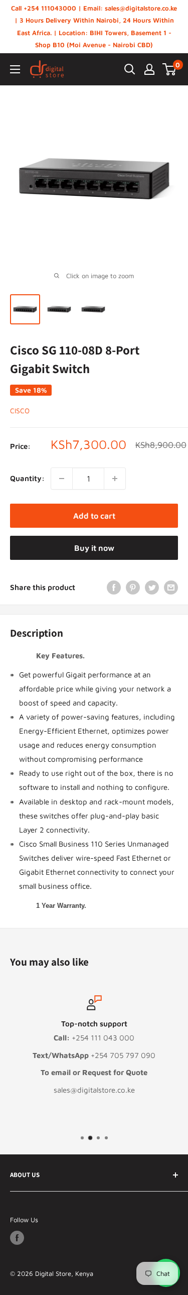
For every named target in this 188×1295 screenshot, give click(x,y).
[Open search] (129, 69)
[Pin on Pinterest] (133, 587)
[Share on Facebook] (114, 587)
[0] (169, 69)
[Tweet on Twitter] (152, 587)
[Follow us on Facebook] (17, 1238)
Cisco (20, 410)
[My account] (149, 69)
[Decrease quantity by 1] (61, 478)
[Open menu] (15, 69)
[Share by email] (171, 587)
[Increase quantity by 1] (114, 478)
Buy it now (94, 547)
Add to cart (94, 515)
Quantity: (27, 478)
